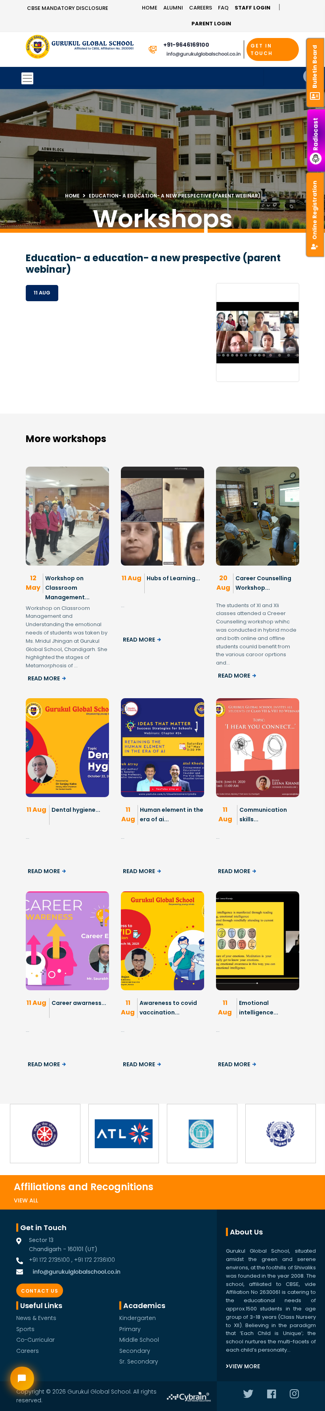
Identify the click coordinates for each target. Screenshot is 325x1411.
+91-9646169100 (186, 45)
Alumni (173, 7)
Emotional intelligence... (258, 1007)
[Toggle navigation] (142, 77)
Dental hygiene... (76, 810)
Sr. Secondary (138, 1361)
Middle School (139, 1340)
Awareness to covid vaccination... (168, 1007)
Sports (25, 1329)
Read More (44, 678)
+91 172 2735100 (49, 1260)
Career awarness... (79, 1003)
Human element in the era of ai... (171, 814)
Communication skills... (263, 814)
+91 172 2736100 (94, 1260)
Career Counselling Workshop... (263, 583)
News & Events (36, 1318)
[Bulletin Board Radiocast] (316, 8)
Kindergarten (137, 1318)
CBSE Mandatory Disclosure (67, 8)
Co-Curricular (35, 1340)
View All (26, 1200)
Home (149, 7)
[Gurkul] (38, 47)
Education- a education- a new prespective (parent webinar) (174, 195)
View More (244, 1366)
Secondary (134, 1351)
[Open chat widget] (22, 1378)
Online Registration (315, 209)
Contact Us (39, 1291)
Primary (130, 1329)
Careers (200, 7)
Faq (223, 7)
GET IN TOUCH (261, 49)
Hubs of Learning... (173, 578)
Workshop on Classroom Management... (67, 587)
